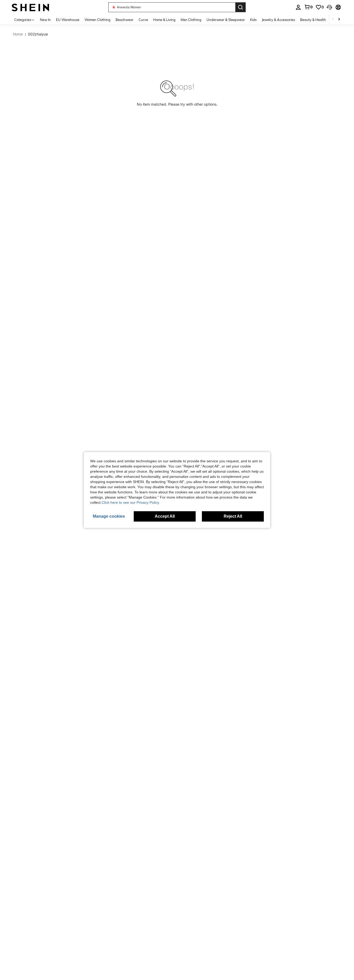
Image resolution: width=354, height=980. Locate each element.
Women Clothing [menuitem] (97, 20)
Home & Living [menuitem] (164, 20)
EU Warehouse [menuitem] (67, 20)
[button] (329, 7)
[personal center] (298, 7)
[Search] (240, 7)
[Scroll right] (339, 19)
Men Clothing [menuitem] (191, 20)
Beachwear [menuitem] (124, 20)
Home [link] (18, 34)
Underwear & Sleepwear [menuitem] (226, 20)
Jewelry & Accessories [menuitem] (278, 20)
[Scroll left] (333, 19)
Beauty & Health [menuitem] (313, 20)
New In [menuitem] (45, 20)
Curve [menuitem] (143, 20)
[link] (308, 7)
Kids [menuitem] (253, 20)
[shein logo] (30, 7)
